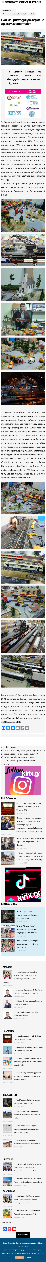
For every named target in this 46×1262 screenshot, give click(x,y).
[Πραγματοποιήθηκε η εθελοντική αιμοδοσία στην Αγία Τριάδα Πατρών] (8, 844)
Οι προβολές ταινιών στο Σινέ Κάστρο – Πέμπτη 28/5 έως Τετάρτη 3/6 (29, 806)
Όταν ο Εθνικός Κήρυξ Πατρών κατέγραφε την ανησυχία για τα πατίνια (27, 929)
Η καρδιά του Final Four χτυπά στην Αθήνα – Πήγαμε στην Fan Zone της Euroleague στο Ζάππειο (27, 1199)
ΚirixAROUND (21, 14)
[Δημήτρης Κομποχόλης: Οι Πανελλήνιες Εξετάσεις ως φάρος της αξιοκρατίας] (7, 993)
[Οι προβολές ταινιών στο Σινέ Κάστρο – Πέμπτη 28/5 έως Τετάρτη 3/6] (8, 809)
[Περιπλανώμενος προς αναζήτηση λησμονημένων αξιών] (7, 1016)
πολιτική (16, 1253)
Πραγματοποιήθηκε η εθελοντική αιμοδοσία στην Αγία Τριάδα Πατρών (30, 841)
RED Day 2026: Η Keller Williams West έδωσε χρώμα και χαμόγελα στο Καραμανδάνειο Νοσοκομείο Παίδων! (28, 1167)
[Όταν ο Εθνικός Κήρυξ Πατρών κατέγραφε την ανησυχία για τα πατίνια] (8, 932)
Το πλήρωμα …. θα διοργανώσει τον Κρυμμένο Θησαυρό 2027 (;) (28, 915)
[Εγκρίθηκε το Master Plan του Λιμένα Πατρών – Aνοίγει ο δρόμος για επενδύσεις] (7, 1182)
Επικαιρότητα (13, 14)
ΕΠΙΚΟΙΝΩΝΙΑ (23, 1235)
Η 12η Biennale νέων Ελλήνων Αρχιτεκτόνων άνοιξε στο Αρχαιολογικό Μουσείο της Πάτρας (26, 1129)
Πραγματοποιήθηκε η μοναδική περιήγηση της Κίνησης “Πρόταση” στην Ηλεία (27, 1114)
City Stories (7, 14)
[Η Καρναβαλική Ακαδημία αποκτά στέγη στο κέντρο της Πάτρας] (8, 946)
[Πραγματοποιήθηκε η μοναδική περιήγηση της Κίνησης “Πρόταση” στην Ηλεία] (7, 1115)
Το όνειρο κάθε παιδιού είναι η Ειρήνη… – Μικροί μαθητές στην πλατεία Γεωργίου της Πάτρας (30, 856)
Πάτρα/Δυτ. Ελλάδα (30, 14)
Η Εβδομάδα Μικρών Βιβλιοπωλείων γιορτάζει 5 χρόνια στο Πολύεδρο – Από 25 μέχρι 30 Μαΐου (28, 1062)
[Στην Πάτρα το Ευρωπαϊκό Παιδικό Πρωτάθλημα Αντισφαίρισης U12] (7, 1214)
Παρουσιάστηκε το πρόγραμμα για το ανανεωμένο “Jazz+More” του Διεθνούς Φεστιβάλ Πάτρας (27, 1076)
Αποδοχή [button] (19, 1257)
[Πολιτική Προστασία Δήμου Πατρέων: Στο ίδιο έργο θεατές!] (7, 1004)
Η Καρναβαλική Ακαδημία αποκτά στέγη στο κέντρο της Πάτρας (27, 944)
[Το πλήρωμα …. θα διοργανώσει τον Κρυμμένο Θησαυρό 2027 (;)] (8, 917)
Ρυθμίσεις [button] (28, 1257)
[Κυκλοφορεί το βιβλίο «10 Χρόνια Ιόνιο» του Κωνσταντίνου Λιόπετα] (7, 1051)
